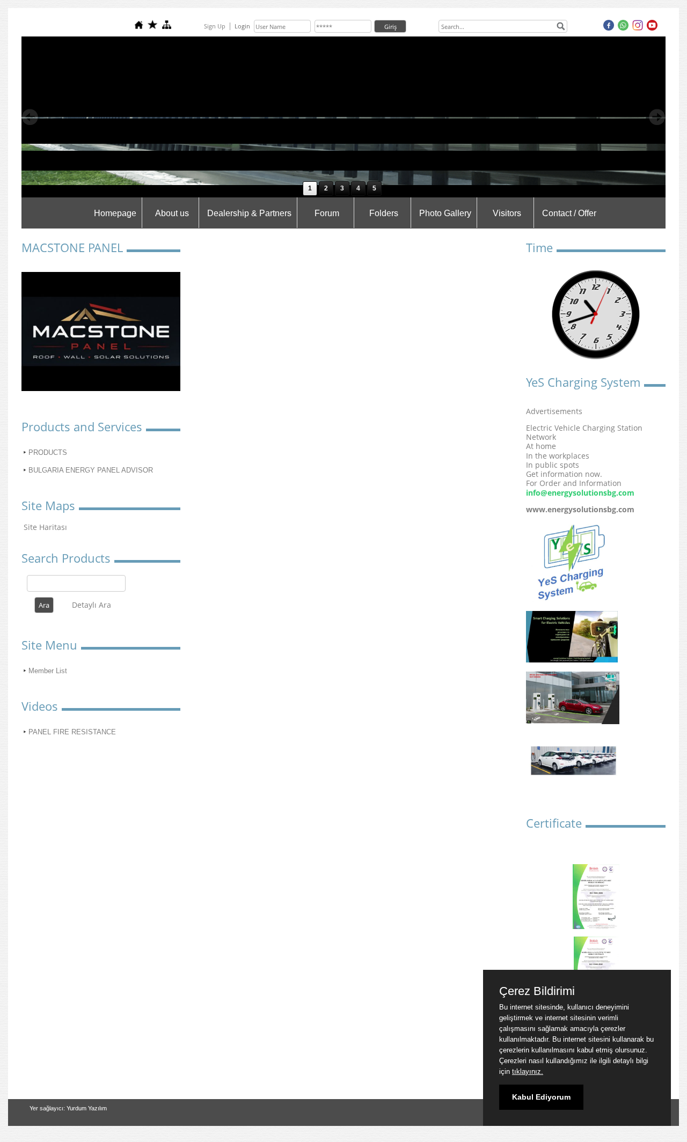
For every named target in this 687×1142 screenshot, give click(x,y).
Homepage (115, 213)
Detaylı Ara (91, 605)
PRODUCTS (47, 452)
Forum (327, 213)
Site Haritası (45, 527)
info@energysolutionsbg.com (580, 493)
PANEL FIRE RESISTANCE (72, 732)
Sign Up (214, 26)
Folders (383, 213)
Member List (47, 671)
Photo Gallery (445, 213)
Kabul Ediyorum (541, 1097)
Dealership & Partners (249, 213)
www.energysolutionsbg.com (580, 509)
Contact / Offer (569, 213)
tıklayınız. (527, 1071)
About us (172, 213)
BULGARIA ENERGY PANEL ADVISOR (90, 470)
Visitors (507, 213)
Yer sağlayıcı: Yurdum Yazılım (68, 1108)
